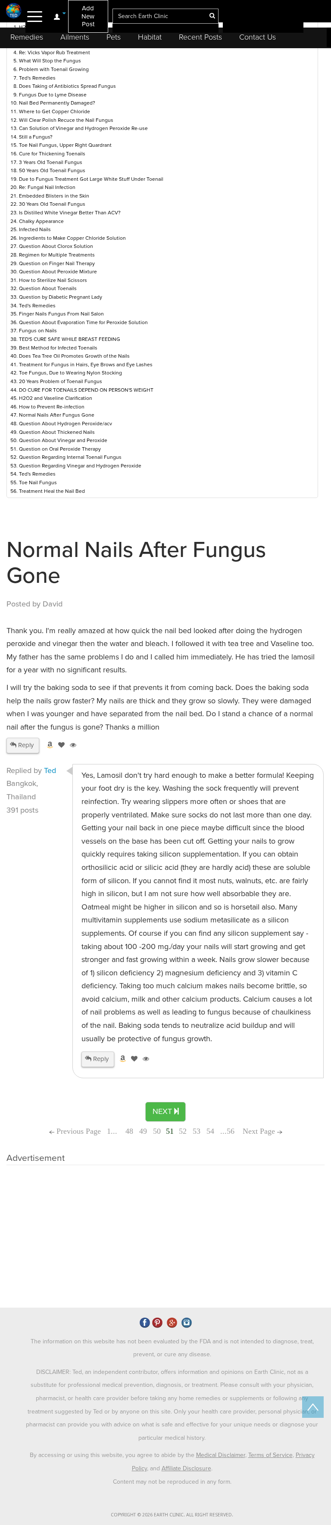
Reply (25, 745)
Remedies (26, 37)
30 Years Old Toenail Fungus (52, 204)
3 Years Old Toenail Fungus (50, 162)
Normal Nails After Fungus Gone (56, 415)
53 (196, 1131)
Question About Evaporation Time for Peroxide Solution (83, 322)
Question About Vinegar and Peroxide (63, 440)
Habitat (150, 37)
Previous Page (77, 1131)
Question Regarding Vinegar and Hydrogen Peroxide (80, 466)
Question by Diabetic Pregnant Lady (60, 297)
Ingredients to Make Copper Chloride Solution (72, 238)
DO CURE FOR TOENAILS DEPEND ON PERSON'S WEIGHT (86, 390)
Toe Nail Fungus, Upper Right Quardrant (65, 145)
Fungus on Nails (38, 331)
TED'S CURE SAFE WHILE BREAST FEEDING (69, 339)
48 (129, 1131)
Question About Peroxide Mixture (58, 272)
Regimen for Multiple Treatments (57, 255)
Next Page (260, 1131)
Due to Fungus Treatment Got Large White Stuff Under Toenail (91, 179)
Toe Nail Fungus (38, 482)
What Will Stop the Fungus (50, 61)
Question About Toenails (48, 288)
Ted (50, 770)
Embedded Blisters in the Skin (54, 196)
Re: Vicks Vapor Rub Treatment (54, 52)
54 (210, 1131)
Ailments (74, 37)
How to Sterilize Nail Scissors (53, 280)
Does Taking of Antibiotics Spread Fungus (67, 86)
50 (157, 1131)
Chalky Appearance (41, 221)
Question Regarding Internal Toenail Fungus (70, 457)
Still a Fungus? (36, 137)
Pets (113, 37)
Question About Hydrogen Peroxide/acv (65, 424)
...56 (227, 1131)
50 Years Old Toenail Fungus (52, 170)
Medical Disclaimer (220, 1455)
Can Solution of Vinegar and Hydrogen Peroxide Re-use (83, 128)
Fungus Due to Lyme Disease (53, 95)
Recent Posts (200, 37)
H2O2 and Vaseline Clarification (55, 398)
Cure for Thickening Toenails (52, 154)
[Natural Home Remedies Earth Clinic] (13, 10)
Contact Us (257, 37)
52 (183, 1131)
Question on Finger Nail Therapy (57, 263)
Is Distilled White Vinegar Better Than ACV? (70, 213)
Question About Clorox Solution (56, 246)
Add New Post (87, 16)
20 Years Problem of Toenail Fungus (60, 381)
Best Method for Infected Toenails (58, 348)
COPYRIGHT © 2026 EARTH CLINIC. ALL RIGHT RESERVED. (172, 1515)
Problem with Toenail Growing (54, 69)
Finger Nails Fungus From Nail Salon (61, 314)
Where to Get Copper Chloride (54, 111)
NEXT (163, 1111)
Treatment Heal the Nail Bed (52, 491)
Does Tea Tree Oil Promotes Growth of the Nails (74, 356)
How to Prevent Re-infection (51, 407)
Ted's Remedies (37, 78)
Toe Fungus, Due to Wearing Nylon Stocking (70, 373)
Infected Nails (35, 229)
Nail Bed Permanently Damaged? (57, 103)
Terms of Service (270, 1455)
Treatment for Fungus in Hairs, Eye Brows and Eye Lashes (86, 365)
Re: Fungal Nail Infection (47, 187)
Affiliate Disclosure (186, 1468)
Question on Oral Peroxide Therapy (60, 449)
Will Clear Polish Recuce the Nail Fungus (66, 120)
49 (143, 1131)
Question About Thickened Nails (57, 432)
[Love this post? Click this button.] (60, 745)
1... (113, 1131)
